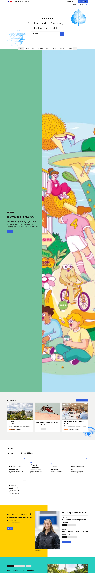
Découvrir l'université (34, 466)
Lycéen (27, 48)
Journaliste (63, 48)
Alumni (48, 48)
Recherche (17, 4)
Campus (35, 4)
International (42, 4)
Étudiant (34, 48)
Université (50, 4)
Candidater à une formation (77, 468)
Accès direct (75, 4)
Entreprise (54, 48)
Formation (10, 4)
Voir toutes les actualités (82, 400)
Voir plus (10, 231)
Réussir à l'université (13, 487)
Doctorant (40, 48)
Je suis (81, 4)
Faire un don (81, 1)
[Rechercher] (86, 4)
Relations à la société (26, 4)
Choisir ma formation (54, 468)
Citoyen (70, 48)
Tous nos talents (66, 542)
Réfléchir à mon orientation (15, 468)
